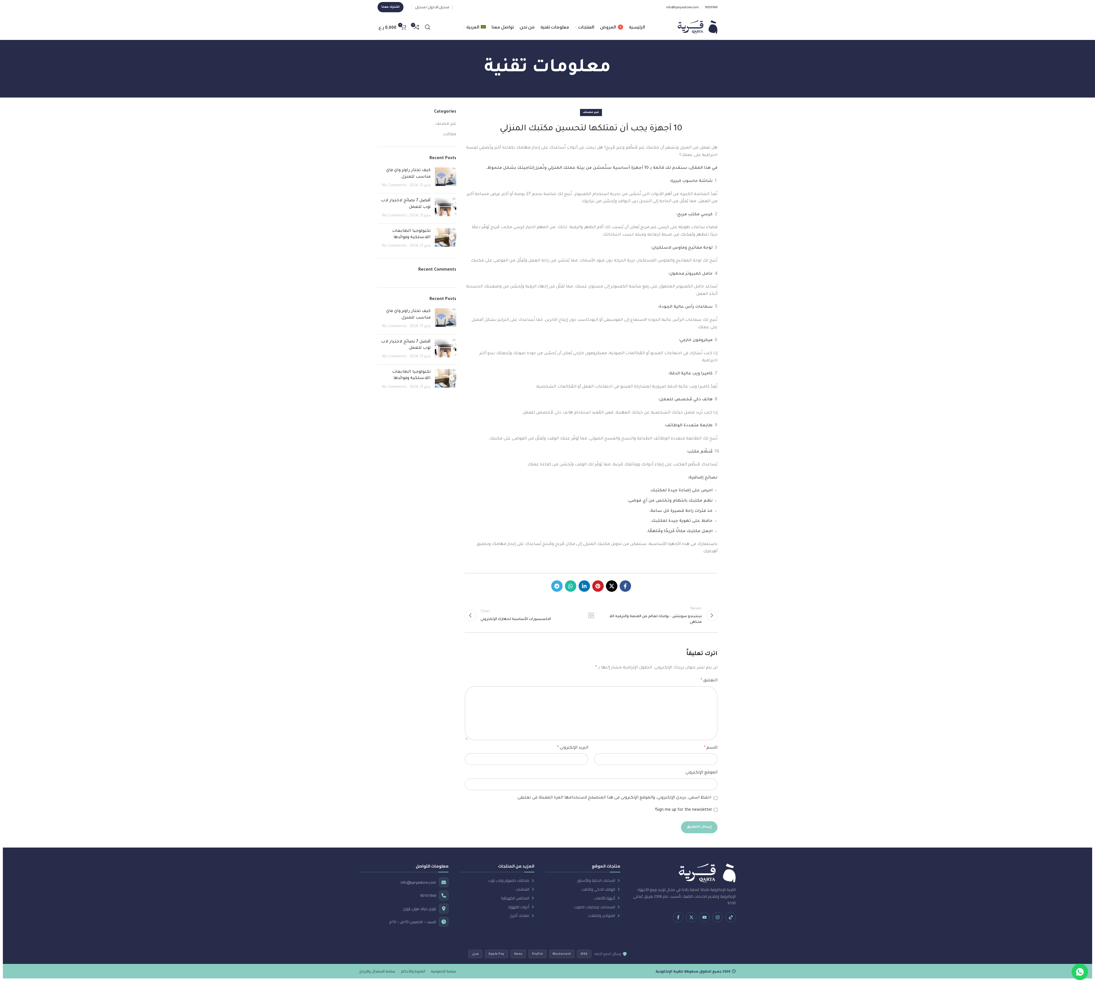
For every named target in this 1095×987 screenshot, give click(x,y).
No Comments (394, 186)
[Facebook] (678, 917)
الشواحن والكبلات (601, 916)
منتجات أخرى (519, 916)
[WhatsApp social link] (570, 586)
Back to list (591, 615)
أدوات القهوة (518, 907)
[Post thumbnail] (445, 178)
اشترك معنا (391, 7)
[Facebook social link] (625, 586)
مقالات (449, 134)
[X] (691, 917)
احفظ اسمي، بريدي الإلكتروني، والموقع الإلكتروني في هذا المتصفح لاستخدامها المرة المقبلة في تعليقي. (613, 798)
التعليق (709, 680)
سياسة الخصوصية (443, 971)
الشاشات (522, 889)
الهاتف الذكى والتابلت (598, 889)
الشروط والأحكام (413, 971)
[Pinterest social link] (598, 586)
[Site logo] (697, 27)
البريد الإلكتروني (572, 748)
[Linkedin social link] (584, 586)
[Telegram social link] (557, 586)
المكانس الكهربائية (515, 898)
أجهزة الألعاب (604, 898)
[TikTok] (730, 917)
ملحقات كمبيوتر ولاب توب (508, 880)
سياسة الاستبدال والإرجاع (377, 971)
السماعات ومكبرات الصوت (594, 907)
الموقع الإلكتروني (701, 773)
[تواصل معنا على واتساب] (1080, 972)
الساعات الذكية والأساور (596, 880)
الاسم (710, 748)
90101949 (428, 896)
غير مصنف (591, 112)
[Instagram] (717, 917)
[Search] (427, 27)
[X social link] (611, 586)
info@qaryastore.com (418, 882)
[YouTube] (704, 917)
